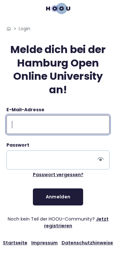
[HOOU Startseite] (58, 8)
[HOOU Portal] (8, 28)
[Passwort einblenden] (100, 160)
